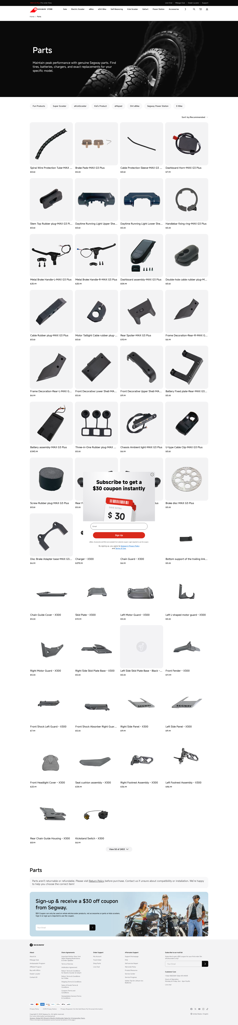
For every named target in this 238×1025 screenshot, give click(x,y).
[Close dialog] (152, 474)
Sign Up (119, 535)
